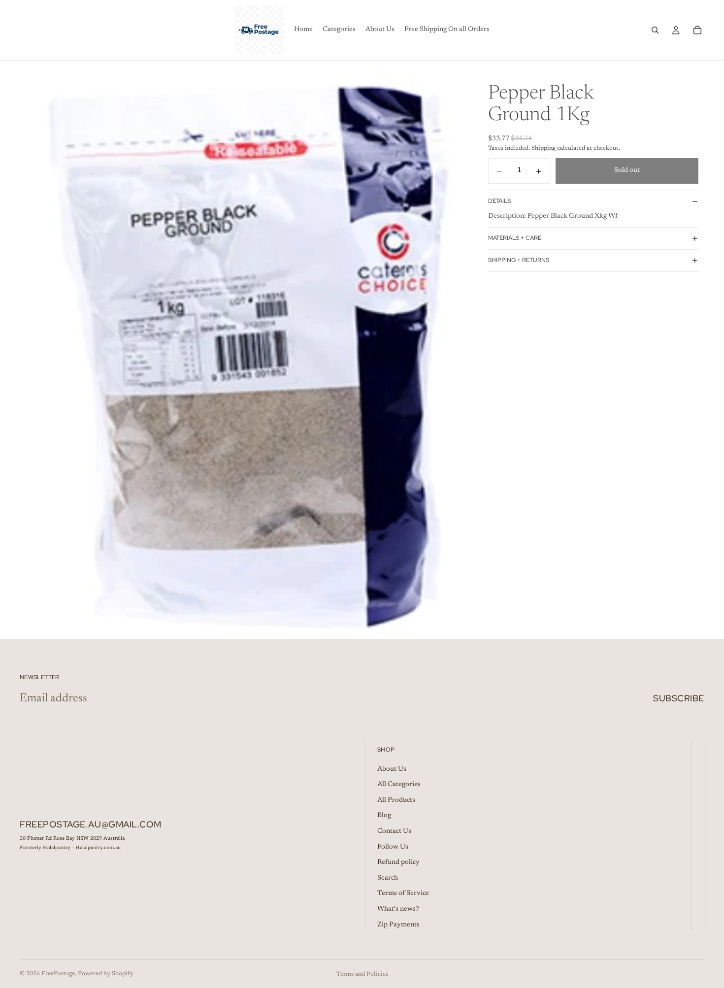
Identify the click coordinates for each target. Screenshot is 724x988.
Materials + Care (514, 238)
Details (499, 201)
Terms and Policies (362, 974)
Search (387, 878)
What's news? (398, 909)
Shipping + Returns (518, 260)
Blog (384, 815)
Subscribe (678, 698)
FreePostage (58, 974)
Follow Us (392, 847)
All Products (396, 800)
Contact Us (394, 831)
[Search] (655, 30)
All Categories (399, 784)
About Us (391, 769)
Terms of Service (403, 893)
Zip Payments (398, 925)
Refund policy (398, 862)
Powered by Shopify (105, 974)
